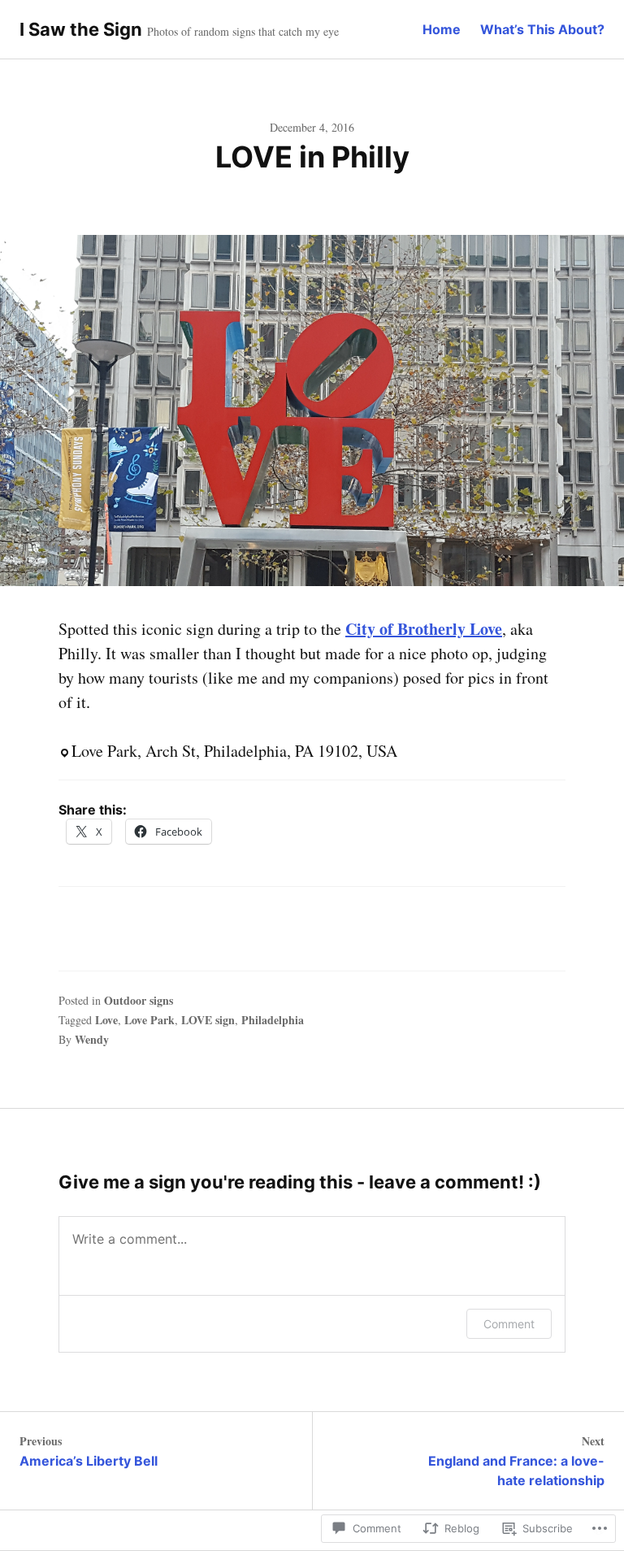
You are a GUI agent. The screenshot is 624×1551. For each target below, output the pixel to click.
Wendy (92, 1039)
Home (441, 29)
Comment (509, 1324)
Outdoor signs (138, 1000)
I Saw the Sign (81, 29)
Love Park (149, 1019)
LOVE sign (208, 1019)
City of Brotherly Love (423, 629)
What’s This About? (542, 29)
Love (106, 1019)
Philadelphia (272, 1019)
